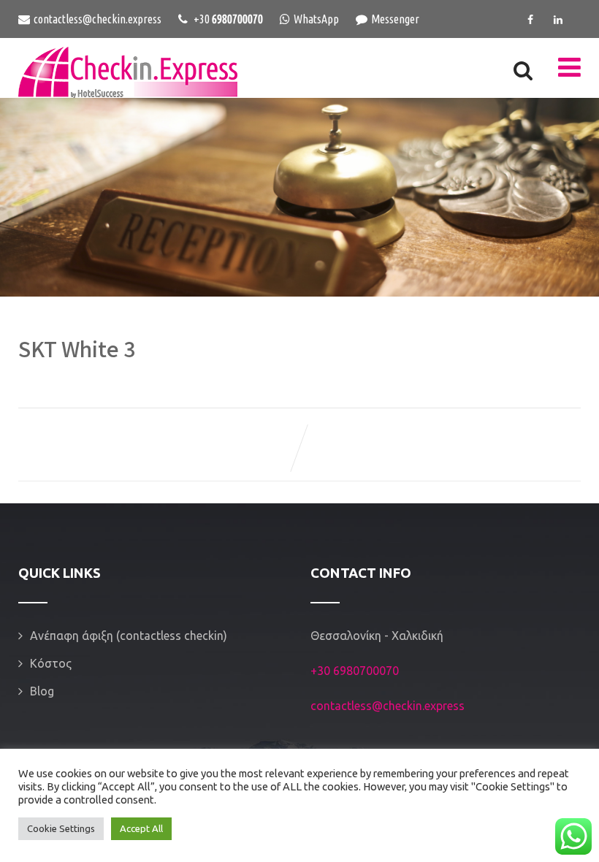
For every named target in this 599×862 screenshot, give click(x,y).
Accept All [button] (141, 828)
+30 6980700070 (354, 670)
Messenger (395, 19)
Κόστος (51, 663)
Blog (42, 691)
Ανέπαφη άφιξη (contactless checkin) (128, 635)
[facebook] (530, 20)
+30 (227, 19)
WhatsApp (316, 19)
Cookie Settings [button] (61, 828)
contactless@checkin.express (97, 19)
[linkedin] (558, 20)
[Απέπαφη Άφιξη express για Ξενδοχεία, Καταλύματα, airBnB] (127, 72)
